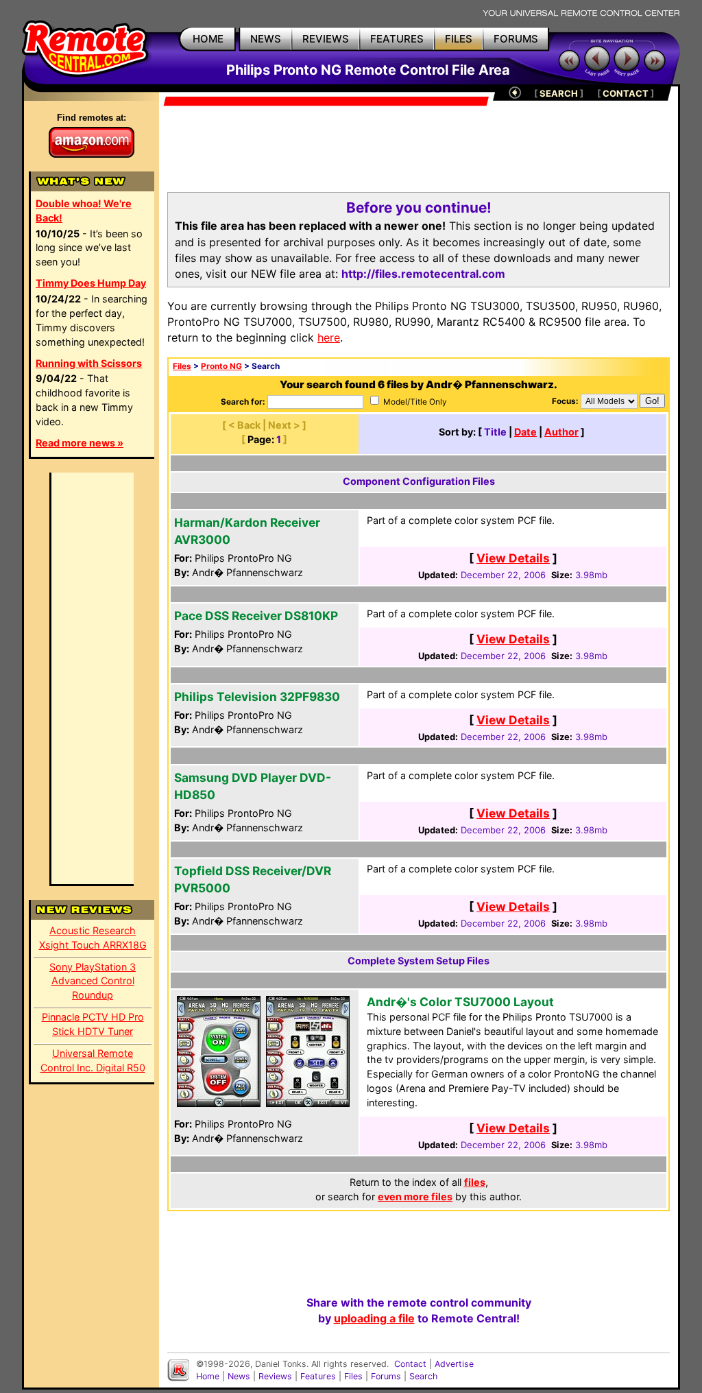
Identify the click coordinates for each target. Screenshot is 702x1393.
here (328, 337)
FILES (458, 38)
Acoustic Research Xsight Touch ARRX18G (93, 938)
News (239, 1376)
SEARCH (559, 93)
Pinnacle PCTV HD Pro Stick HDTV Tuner (93, 1024)
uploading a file (374, 1318)
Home (207, 1376)
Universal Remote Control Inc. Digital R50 (92, 1060)
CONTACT (626, 93)
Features (318, 1376)
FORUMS (516, 38)
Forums (386, 1376)
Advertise (454, 1364)
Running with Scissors (89, 363)
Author (561, 432)
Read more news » (79, 443)
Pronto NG (221, 366)
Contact (410, 1364)
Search (423, 1376)
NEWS (265, 38)
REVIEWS (325, 38)
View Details (513, 558)
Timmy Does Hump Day (91, 283)
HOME (208, 38)
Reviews (275, 1376)
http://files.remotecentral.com (423, 274)
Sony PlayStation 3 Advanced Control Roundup (92, 981)
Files (182, 366)
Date (525, 432)
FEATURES (397, 38)
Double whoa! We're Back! (84, 211)
